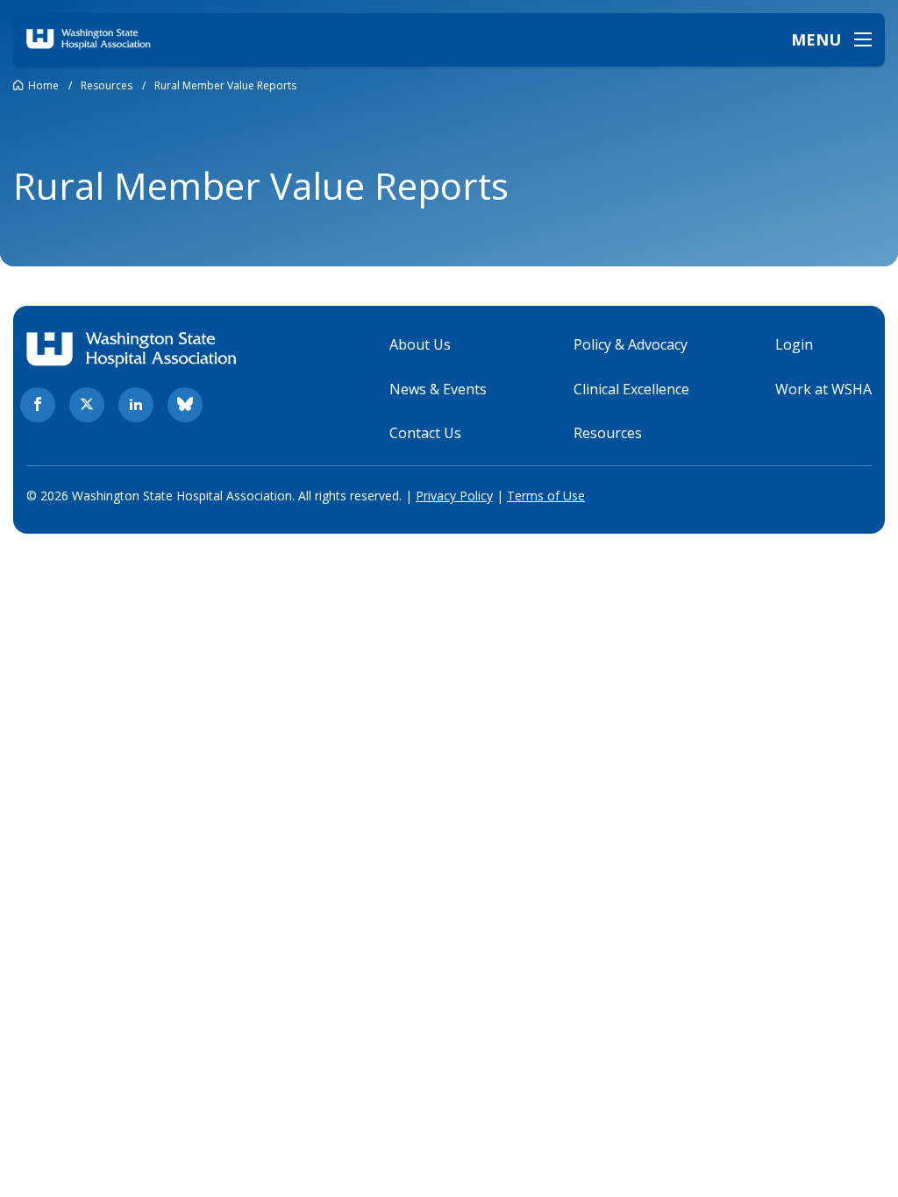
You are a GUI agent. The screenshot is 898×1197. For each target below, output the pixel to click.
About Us (420, 344)
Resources (608, 433)
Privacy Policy (454, 495)
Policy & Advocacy (631, 344)
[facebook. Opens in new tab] (37, 404)
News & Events (438, 389)
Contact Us (425, 433)
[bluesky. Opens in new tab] (185, 404)
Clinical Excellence (631, 389)
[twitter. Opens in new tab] (86, 404)
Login (794, 344)
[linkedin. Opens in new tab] (135, 404)
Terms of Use (546, 495)
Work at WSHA (823, 389)
